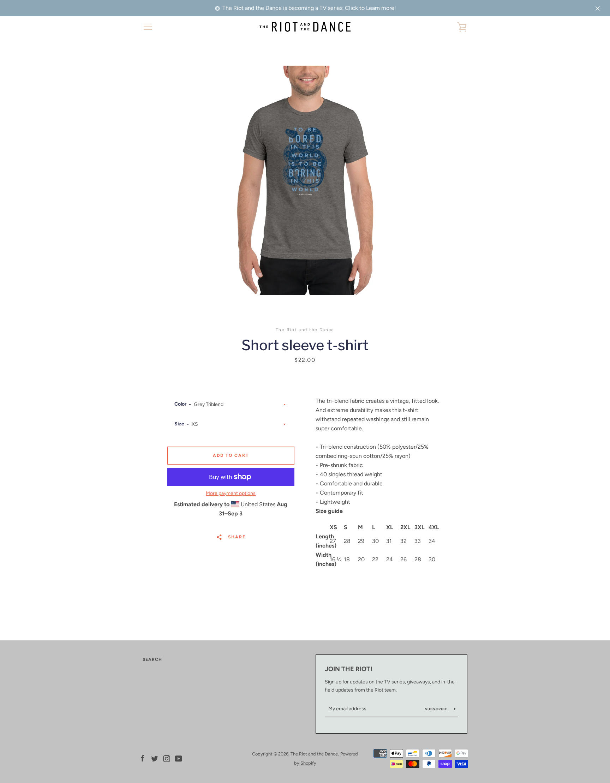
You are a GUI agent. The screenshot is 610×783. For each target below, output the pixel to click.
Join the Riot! (348, 669)
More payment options (231, 493)
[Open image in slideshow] (305, 180)
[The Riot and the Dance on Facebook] (142, 758)
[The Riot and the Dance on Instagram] (166, 758)
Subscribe (437, 709)
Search (152, 659)
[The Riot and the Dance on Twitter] (154, 758)
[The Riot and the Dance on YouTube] (178, 758)
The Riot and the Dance (314, 754)
